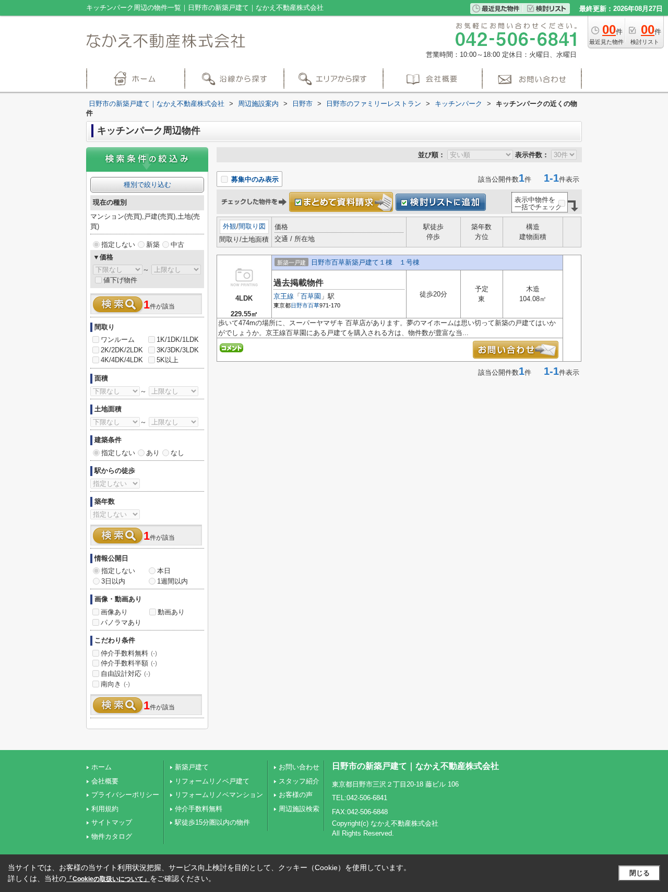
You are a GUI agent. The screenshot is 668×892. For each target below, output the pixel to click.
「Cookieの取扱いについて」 (108, 879)
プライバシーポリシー (125, 795)
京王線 (283, 296)
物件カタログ (111, 836)
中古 (177, 244)
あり (153, 453)
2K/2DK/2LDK (122, 350)
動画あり (171, 612)
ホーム (101, 767)
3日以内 (113, 581)
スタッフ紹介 (299, 781)
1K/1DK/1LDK (178, 339)
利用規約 (104, 809)
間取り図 (252, 226)
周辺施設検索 (299, 809)
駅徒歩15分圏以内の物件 (212, 822)
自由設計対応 (125, 673)
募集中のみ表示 (254, 179)
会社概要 (104, 781)
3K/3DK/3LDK (178, 350)
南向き (115, 684)
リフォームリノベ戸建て (212, 781)
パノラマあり (121, 622)
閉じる (639, 873)
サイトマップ (111, 822)
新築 (153, 244)
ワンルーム (118, 339)
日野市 (299, 305)
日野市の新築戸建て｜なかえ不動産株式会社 (415, 766)
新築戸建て (192, 767)
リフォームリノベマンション (219, 795)
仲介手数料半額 (129, 663)
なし (177, 453)
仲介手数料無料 (129, 653)
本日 (164, 571)
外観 (229, 226)
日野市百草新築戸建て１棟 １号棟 (365, 262)
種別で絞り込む (147, 184)
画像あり (114, 612)
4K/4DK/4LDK (122, 360)
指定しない (118, 244)
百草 (313, 305)
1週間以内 (172, 581)
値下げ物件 (120, 280)
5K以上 (167, 360)
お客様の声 (296, 795)
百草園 (311, 296)
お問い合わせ (299, 767)
